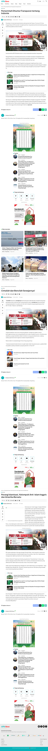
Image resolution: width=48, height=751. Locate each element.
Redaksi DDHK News (7, 19)
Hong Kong (23, 183)
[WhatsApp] (32, 197)
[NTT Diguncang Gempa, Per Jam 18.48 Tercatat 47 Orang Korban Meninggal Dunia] (15, 179)
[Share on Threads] (14, 17)
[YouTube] (44, 115)
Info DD (3, 8)
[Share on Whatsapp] (10, 17)
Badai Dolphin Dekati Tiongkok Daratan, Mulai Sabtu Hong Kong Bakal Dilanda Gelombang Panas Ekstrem (10, 275)
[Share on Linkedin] (12, 17)
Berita (19, 160)
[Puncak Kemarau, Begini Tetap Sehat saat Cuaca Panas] (10, 353)
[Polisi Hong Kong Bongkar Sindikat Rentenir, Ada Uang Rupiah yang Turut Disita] (36, 264)
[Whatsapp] (46, 726)
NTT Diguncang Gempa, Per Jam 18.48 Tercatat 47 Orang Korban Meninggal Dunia (26, 180)
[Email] (16, 17)
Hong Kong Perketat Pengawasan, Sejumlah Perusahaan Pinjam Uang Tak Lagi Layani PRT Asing (35, 249)
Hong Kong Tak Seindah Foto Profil (21, 363)
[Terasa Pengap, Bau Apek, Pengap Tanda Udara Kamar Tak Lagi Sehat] (10, 359)
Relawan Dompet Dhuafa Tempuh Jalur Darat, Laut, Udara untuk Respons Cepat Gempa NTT (26, 173)
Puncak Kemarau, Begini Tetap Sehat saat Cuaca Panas (26, 352)
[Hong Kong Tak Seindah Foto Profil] (10, 365)
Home (2, 6)
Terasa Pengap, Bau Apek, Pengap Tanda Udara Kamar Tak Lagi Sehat (29, 358)
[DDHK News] (5, 1)
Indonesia (23, 160)
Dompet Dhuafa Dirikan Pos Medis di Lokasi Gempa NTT (25, 157)
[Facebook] (42, 115)
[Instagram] (46, 115)
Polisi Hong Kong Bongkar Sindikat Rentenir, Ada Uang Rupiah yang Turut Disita (36, 275)
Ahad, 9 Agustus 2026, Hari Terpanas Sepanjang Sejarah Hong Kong (12, 248)
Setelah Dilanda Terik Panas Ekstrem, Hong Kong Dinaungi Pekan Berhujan (25, 186)
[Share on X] (8, 17)
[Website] (41, 115)
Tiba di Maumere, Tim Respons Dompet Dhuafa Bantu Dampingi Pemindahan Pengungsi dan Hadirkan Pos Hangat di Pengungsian (26, 164)
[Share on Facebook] (6, 17)
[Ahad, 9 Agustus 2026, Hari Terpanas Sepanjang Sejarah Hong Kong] (12, 239)
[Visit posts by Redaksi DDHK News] (2, 20)
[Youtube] (26, 197)
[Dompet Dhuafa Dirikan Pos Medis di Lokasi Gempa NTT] (15, 157)
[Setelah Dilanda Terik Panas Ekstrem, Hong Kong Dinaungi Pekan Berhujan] (15, 186)
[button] (38, 1)
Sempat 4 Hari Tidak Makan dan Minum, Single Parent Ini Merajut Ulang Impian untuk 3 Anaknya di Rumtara (29, 75)
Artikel (3, 288)
